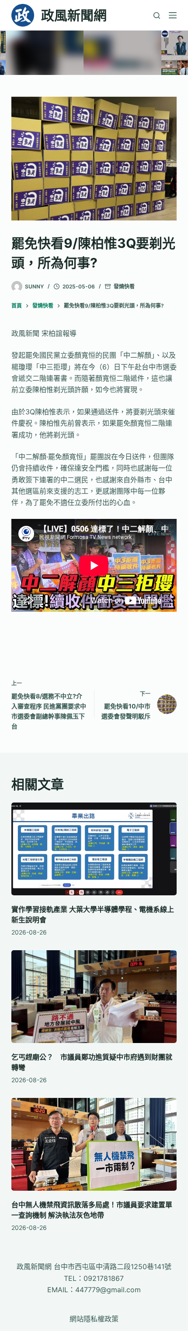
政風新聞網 (74, 15)
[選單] (173, 15)
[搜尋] (156, 15)
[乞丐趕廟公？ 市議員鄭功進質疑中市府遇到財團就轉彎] (94, 996)
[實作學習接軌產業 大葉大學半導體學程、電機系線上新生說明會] (94, 849)
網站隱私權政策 (94, 1318)
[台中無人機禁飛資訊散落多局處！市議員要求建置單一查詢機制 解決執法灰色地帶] (94, 1144)
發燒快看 (124, 286)
